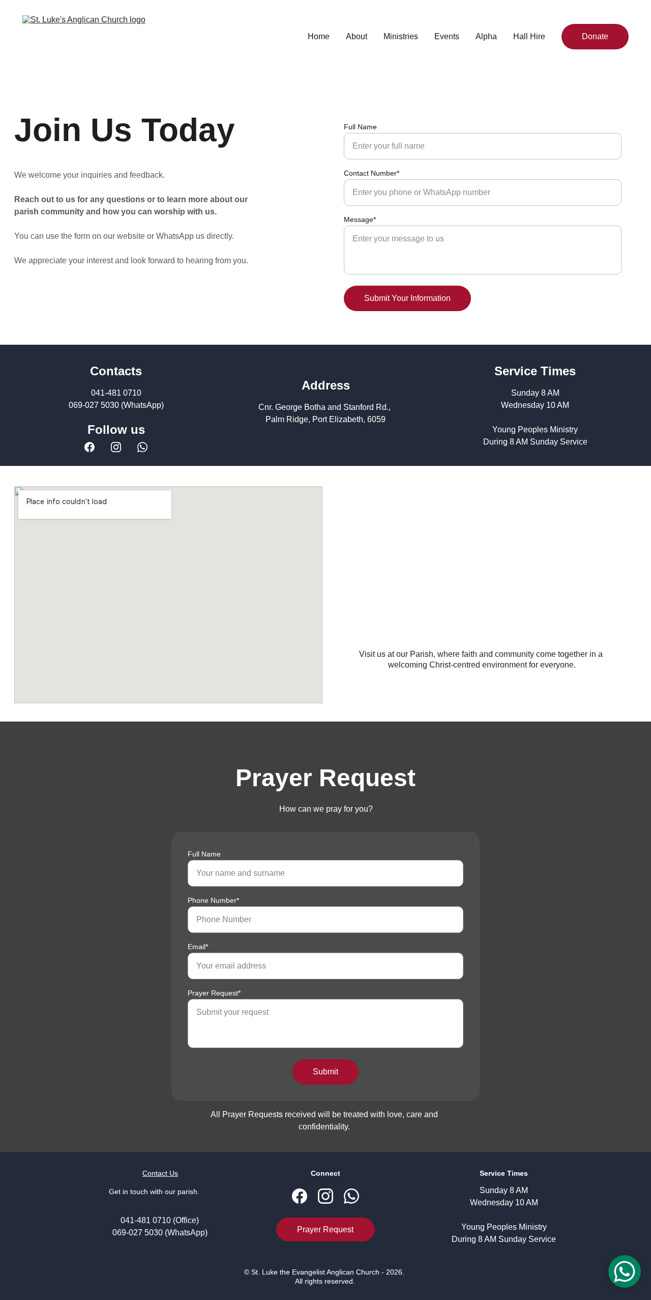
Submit (325, 1071)
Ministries (400, 36)
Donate (595, 36)
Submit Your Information (407, 298)
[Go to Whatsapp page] (142, 447)
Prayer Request (325, 1229)
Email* (198, 947)
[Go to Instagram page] (116, 447)
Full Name (360, 127)
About (356, 36)
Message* (360, 219)
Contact (154, 1173)
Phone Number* (213, 900)
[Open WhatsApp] (624, 1271)
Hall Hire (529, 36)
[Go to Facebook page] (89, 447)
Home (319, 36)
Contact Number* (371, 173)
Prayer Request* (214, 993)
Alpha (486, 36)
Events (446, 36)
